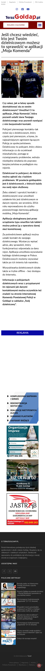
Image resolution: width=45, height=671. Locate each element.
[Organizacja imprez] (22, 456)
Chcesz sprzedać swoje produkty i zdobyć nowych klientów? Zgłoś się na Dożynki (29, 632)
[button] (40, 25)
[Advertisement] (22, 350)
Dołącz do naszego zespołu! (27, 638)
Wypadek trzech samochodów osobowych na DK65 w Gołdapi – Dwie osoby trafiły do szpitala (29, 609)
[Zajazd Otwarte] (22, 490)
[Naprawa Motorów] (22, 423)
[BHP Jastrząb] (22, 524)
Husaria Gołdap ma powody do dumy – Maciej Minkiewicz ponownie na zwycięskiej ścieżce (30, 593)
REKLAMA (22, 333)
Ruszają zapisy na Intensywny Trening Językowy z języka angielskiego (27, 585)
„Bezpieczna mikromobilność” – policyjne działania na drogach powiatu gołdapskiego (28, 617)
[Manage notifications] (39, 666)
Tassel (29, 656)
